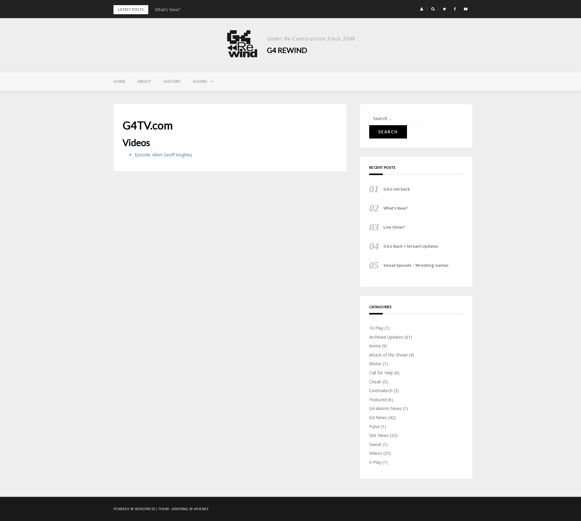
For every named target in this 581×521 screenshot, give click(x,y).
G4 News (378, 417)
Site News (379, 435)
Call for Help (381, 373)
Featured (378, 399)
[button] (422, 9)
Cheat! (375, 382)
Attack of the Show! (388, 355)
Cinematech (380, 390)
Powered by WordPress (134, 509)
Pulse (374, 426)
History (172, 81)
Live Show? (394, 227)
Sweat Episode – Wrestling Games (415, 265)
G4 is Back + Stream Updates (410, 246)
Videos (375, 453)
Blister (375, 363)
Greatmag (180, 509)
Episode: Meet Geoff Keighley (164, 155)
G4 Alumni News (385, 408)
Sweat (375, 444)
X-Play (375, 462)
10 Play (376, 328)
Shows (200, 81)
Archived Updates (386, 337)
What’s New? (167, 9)
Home (119, 81)
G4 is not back (396, 189)
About (144, 81)
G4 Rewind (287, 50)
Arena (375, 346)
